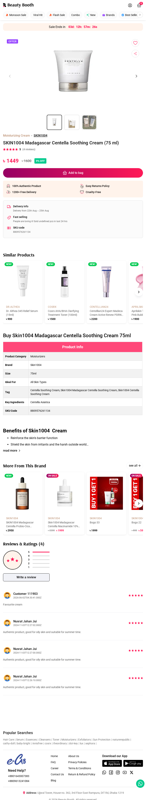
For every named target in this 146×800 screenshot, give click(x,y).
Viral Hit (38, 15)
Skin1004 (35, 364)
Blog (53, 780)
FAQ (53, 762)
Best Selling (132, 15)
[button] (73, 394)
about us (73, 756)
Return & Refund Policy (81, 774)
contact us (57, 774)
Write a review (26, 577)
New (93, 15)
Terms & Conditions (79, 768)
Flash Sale (59, 15)
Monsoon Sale (17, 15)
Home (54, 756)
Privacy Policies (77, 762)
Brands (110, 15)
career (55, 768)
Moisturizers (37, 356)
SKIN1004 (40, 135)
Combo (75, 15)
